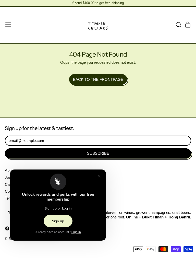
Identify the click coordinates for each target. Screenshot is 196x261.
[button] (178, 24)
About (10, 170)
